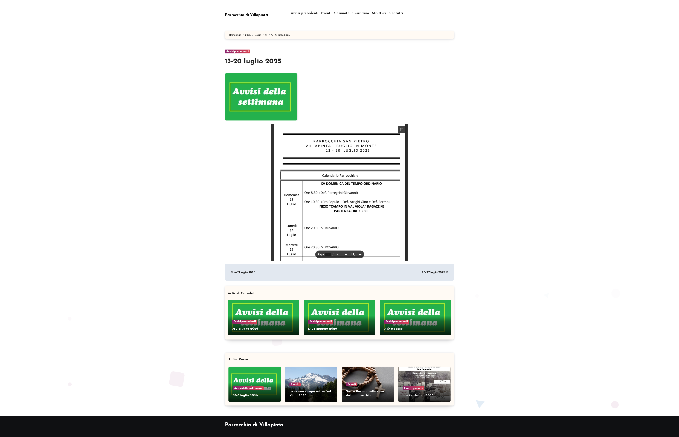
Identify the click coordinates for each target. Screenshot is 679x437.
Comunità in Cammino (351, 13)
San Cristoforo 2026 (418, 395)
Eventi (326, 13)
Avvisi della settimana (248, 388)
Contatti (396, 13)
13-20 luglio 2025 (253, 61)
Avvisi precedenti (304, 13)
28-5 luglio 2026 (245, 395)
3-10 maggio (393, 328)
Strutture (379, 13)
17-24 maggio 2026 (322, 328)
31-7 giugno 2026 (245, 328)
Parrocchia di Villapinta (246, 15)
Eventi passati (413, 388)
